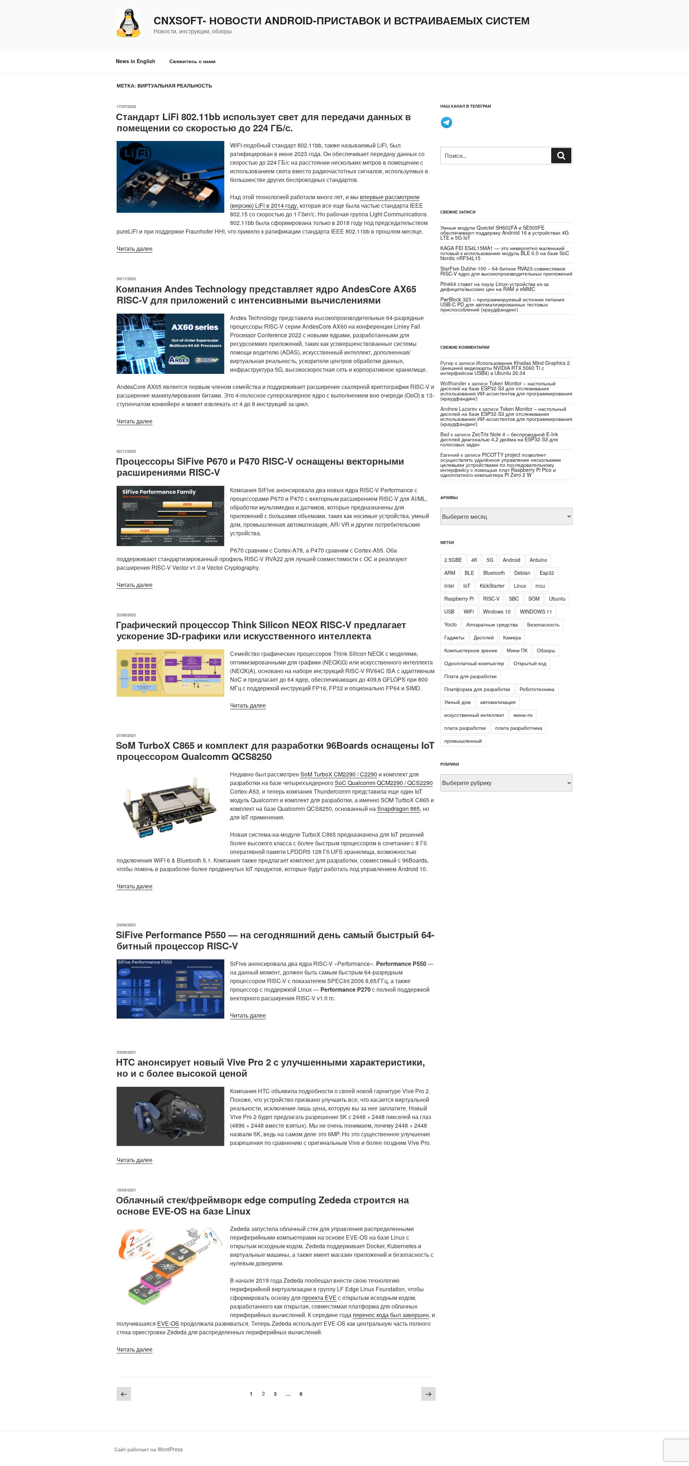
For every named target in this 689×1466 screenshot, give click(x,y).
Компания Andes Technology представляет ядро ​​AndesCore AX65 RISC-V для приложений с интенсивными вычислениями (266, 294)
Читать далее (135, 248)
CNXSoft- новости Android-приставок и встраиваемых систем (342, 20)
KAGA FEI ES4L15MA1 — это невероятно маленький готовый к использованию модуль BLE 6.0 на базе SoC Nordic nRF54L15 (504, 253)
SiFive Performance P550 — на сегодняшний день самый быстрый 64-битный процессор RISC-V (275, 940)
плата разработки (465, 727)
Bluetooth (494, 572)
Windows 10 (497, 611)
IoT (466, 585)
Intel (449, 585)
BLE (469, 572)
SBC (514, 598)
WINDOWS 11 (536, 611)
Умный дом (457, 701)
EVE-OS (168, 1323)
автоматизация (498, 701)
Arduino (538, 559)
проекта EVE (319, 1297)
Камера (512, 637)
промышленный (463, 740)
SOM (534, 598)
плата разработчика (518, 727)
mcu (540, 585)
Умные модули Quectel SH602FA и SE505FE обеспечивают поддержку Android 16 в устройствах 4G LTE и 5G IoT (504, 232)
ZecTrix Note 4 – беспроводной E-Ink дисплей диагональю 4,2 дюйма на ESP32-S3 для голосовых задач (499, 439)
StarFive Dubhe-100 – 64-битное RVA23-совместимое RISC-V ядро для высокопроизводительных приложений (506, 271)
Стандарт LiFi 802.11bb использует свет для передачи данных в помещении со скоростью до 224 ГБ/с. (263, 122)
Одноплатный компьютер (474, 663)
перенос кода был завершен (391, 1315)
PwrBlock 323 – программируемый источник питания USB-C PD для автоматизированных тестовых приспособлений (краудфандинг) (502, 304)
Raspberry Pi (459, 598)
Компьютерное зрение (470, 650)
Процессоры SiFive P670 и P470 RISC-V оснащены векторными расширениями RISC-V (260, 466)
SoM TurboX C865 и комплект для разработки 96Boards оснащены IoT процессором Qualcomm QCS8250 (275, 750)
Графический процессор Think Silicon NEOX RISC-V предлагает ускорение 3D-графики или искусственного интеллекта (261, 630)
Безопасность (543, 624)
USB (449, 611)
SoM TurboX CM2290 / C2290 (338, 774)
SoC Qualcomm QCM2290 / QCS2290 (384, 783)
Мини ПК (517, 650)
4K (474, 559)
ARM (449, 572)
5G (490, 559)
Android (511, 559)
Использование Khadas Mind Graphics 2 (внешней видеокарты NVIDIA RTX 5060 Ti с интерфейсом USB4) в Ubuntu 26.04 (505, 367)
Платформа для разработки (477, 688)
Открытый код (530, 663)
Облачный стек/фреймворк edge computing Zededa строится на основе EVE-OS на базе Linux (262, 1205)
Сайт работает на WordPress (148, 1449)
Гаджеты (454, 637)
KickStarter (492, 585)
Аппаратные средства (492, 624)
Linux (520, 585)
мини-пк (523, 714)
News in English (135, 61)
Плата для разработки (470, 676)
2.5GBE (453, 559)
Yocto (450, 624)
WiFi (469, 611)
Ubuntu (557, 598)
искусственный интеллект (474, 714)
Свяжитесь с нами (192, 61)
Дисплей (484, 637)
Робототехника (537, 688)
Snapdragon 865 (398, 808)
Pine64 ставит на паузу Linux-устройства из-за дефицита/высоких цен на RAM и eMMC (494, 286)
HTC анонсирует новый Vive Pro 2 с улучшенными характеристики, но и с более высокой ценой (270, 1067)
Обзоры (546, 650)
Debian (522, 572)
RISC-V (491, 598)
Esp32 (547, 572)
